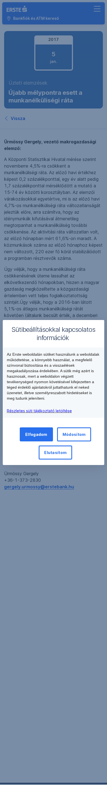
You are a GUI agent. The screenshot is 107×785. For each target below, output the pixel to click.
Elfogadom (36, 434)
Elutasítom (55, 452)
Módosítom (74, 434)
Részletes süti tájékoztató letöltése (39, 410)
